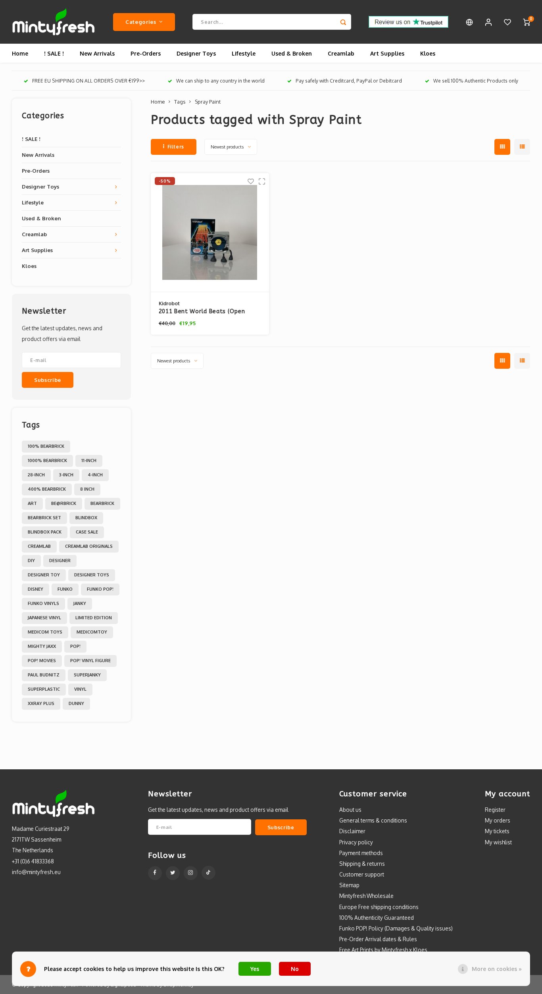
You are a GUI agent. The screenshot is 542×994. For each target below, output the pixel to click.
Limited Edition (93, 617)
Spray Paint (208, 101)
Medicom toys (45, 632)
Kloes (427, 53)
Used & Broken (291, 53)
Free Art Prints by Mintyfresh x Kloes (383, 949)
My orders (497, 820)
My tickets (497, 831)
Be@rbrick (63, 503)
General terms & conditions (373, 820)
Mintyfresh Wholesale (366, 895)
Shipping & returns (362, 863)
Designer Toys (196, 53)
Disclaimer (352, 831)
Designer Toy (44, 575)
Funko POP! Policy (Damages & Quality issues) (396, 928)
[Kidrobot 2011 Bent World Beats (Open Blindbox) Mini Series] (210, 232)
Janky (79, 603)
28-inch (36, 475)
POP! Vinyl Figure (90, 660)
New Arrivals (97, 53)
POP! (75, 646)
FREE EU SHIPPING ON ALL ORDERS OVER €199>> (88, 81)
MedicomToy (92, 632)
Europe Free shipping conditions (379, 906)
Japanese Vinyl (44, 617)
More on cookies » (497, 968)
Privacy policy (356, 842)
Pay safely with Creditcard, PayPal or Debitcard (349, 81)
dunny (76, 703)
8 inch (87, 489)
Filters (175, 147)
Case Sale (87, 532)
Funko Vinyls (43, 603)
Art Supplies (387, 53)
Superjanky (87, 675)
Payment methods (361, 853)
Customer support (361, 874)
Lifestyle (244, 53)
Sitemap (349, 885)
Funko (65, 589)
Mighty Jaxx (42, 646)
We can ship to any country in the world (220, 81)
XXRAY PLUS (41, 703)
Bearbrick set (44, 517)
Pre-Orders (146, 53)
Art (32, 503)
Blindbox (86, 517)
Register (495, 809)
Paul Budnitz (44, 675)
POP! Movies (42, 660)
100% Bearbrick (46, 446)
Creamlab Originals (89, 546)
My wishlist (498, 842)
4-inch (95, 475)
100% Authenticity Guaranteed (376, 917)
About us (350, 809)
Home (20, 53)
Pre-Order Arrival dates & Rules (378, 939)
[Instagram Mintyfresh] (191, 873)
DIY (31, 560)
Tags (179, 101)
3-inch (66, 475)
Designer (60, 560)
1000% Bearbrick (47, 460)
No (295, 968)
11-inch (88, 460)
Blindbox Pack (45, 532)
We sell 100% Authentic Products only (475, 81)
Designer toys (91, 575)
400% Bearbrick (47, 489)
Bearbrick (102, 503)
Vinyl (80, 689)
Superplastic (44, 689)
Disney (35, 589)
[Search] (343, 22)
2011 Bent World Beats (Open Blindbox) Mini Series (202, 312)
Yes (254, 968)
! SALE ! (54, 53)
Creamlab (341, 53)
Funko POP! (100, 589)
